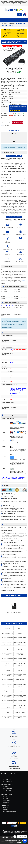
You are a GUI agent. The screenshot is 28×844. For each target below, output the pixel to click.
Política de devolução (7, 790)
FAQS (14, 141)
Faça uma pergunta (6, 125)
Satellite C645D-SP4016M (19, 305)
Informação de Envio (7, 796)
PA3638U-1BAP (17, 291)
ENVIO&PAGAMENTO (14, 135)
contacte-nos (5, 809)
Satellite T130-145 (4, 312)
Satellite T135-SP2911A (18, 312)
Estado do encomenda (7, 788)
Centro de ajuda (6, 807)
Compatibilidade (14, 133)
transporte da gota (6, 800)
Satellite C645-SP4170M (5, 307)
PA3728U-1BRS (4, 293)
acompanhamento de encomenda (9, 811)
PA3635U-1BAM (17, 289)
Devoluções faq (6, 802)
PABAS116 (3, 296)
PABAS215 (16, 298)
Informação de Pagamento (8, 798)
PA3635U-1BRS (4, 291)
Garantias (14, 138)
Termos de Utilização (7, 779)
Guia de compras (6, 786)
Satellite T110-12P (17, 309)
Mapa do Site (5, 813)
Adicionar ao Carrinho (18, 122)
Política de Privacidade (7, 781)
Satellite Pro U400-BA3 (5, 309)
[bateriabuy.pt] (14, 11)
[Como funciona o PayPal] (14, 826)
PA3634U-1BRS (4, 289)
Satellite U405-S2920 (18, 314)
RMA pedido (5, 792)
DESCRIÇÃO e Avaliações (14, 130)
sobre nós (5, 775)
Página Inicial (4, 23)
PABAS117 (16, 296)
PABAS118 (3, 298)
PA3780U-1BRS (17, 293)
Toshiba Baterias (11, 23)
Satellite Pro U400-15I (18, 307)
